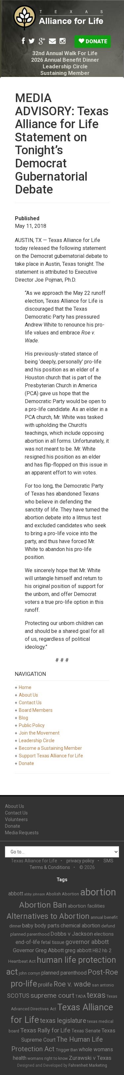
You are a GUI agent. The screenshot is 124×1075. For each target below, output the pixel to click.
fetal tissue (52, 942)
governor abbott (87, 942)
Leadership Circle (65, 66)
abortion (98, 892)
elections (104, 934)
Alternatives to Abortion (48, 916)
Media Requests (22, 832)
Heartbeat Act (22, 961)
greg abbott (78, 950)
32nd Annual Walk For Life (65, 53)
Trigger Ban (67, 1049)
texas (96, 995)
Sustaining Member (65, 73)
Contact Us (30, 702)
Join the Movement (39, 733)
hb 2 (106, 950)
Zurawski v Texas (90, 1058)
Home (25, 687)
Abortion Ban (43, 905)
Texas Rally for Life (45, 1030)
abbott (15, 893)
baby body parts (41, 925)
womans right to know (47, 1058)
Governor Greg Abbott (38, 950)
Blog (23, 717)
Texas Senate (86, 1030)
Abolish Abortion (62, 893)
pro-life (24, 983)
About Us (28, 695)
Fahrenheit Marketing (87, 1065)
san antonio (103, 985)
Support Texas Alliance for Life (51, 755)
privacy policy (80, 860)
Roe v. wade (72, 984)
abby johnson (34, 894)
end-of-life (28, 942)
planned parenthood (64, 973)
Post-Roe (103, 972)
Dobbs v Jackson (72, 933)
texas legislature (63, 1020)
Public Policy (32, 725)
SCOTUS (18, 995)
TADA (80, 996)
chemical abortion (80, 925)
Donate (95, 41)
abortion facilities (86, 906)
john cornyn (29, 973)
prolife (45, 985)
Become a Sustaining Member (50, 748)
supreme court (52, 995)
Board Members (36, 710)
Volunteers (16, 819)
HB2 (97, 950)
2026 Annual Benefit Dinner (65, 60)
